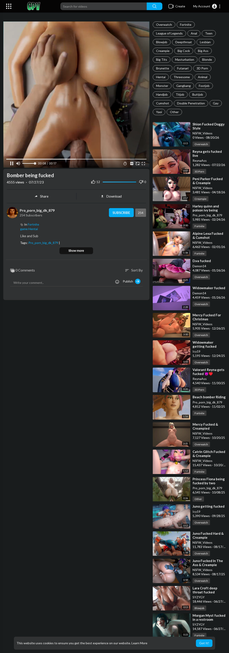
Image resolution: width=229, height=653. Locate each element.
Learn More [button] (139, 643)
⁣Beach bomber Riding (209, 397)
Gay (215, 103)
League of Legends (169, 33)
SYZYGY (199, 597)
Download (114, 196)
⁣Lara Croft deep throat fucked (205, 590)
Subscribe (121, 213)
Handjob (162, 94)
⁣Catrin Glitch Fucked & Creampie (209, 454)
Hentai (160, 77)
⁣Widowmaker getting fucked (204, 344)
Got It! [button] (204, 643)
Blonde (207, 59)
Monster (162, 86)
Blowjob (161, 42)
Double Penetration (191, 103)
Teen (208, 33)
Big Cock (184, 51)
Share (44, 196)
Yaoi (159, 112)
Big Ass (203, 51)
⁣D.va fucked (202, 261)
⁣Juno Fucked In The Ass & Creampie (208, 563)
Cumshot (162, 103)
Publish (129, 281)
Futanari (183, 68)
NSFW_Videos (202, 133)
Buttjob (197, 94)
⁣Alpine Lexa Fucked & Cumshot (208, 235)
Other (174, 112)
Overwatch (164, 24)
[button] (207, 6)
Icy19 (196, 351)
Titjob (180, 94)
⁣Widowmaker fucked (209, 288)
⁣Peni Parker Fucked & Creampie (208, 181)
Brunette (162, 68)
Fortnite (185, 24)
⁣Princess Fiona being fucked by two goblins (209, 483)
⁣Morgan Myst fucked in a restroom (209, 617)
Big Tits (161, 59)
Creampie (163, 51)
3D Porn (202, 68)
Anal (194, 33)
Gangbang (183, 86)
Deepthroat (183, 42)
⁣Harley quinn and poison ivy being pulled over (206, 210)
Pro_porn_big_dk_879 (207, 215)
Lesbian (205, 42)
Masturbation (184, 59)
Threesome (182, 77)
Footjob (204, 86)
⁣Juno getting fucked (209, 506)
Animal (202, 77)
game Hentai (29, 229)
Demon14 (199, 266)
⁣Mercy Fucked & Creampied (205, 426)
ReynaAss (200, 160)
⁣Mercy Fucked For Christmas (207, 317)
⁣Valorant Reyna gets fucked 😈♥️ (208, 372)
